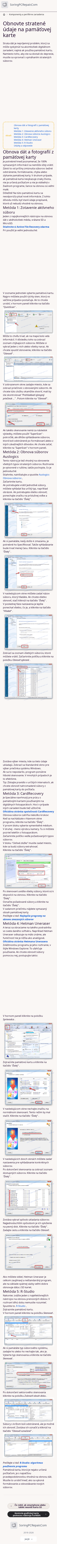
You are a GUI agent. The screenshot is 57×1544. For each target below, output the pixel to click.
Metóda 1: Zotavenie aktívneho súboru (32, 131)
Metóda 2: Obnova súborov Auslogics (32, 134)
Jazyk (27, 1539)
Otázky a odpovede (23, 145)
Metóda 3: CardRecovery (26, 136)
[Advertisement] (28, 92)
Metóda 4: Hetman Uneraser (28, 139)
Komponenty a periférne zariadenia (26, 14)
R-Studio (20, 1306)
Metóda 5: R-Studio (23, 142)
